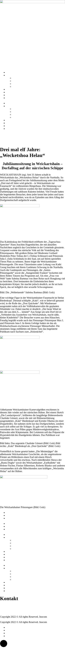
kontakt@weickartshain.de (13, 611)
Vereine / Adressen (22, 78)
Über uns (10, 75)
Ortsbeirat (17, 81)
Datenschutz (12, 515)
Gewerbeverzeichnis (23, 86)
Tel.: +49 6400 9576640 (12, 606)
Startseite (10, 72)
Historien (10, 89)
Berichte (10, 95)
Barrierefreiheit (13, 518)
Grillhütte (17, 83)
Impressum (11, 512)
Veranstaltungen (14, 97)
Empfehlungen (13, 92)
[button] (3, 643)
